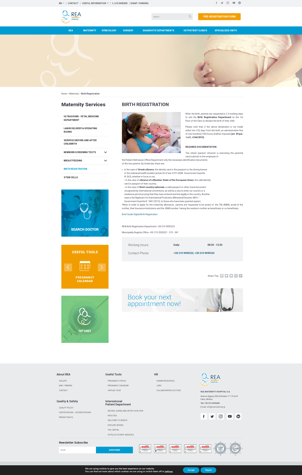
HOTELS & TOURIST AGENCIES (121, 435)
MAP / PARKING (140, 3)
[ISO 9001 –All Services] (145, 449)
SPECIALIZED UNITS (226, 30)
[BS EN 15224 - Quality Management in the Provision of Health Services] (160, 449)
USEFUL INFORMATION (94, 3)
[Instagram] (227, 3)
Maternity (74, 93)
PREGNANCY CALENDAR (118, 385)
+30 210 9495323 (183, 253)
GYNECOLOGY (109, 30)
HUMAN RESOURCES (165, 381)
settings (169, 471)
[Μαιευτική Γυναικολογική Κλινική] (72, 17)
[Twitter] (222, 3)
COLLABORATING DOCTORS (169, 390)
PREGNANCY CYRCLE (117, 381)
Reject (208, 470)
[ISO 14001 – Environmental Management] (175, 449)
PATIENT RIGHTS (66, 417)
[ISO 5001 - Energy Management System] (205, 449)
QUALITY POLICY (66, 408)
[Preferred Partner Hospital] (220, 449)
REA (71, 30)
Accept (191, 470)
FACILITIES (112, 416)
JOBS (159, 385)
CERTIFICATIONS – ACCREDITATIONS (75, 412)
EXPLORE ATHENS (115, 425)
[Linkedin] (239, 3)
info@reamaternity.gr (216, 407)
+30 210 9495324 (204, 253)
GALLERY (63, 381)
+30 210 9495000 (212, 403)
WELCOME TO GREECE (117, 420)
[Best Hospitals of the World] (235, 449)
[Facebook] (216, 3)
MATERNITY (89, 30)
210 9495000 (120, 3)
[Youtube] (234, 3)
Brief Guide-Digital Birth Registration (140, 214)
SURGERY (128, 30)
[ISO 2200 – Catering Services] (190, 449)
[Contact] (182, 300)
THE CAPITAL (113, 430)
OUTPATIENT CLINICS (195, 30)
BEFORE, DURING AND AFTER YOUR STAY (125, 411)
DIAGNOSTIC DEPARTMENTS (158, 30)
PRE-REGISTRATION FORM (219, 16)
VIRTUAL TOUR (114, 390)
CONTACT (73, 3)
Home (64, 93)
